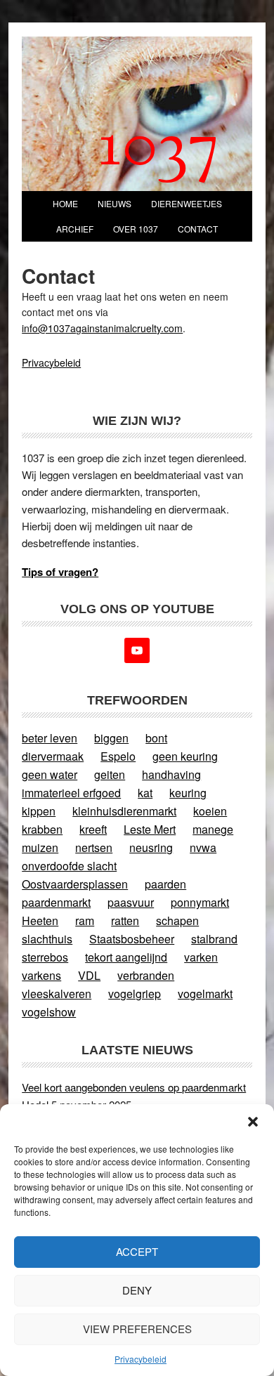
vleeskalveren (56, 993)
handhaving (171, 774)
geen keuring (185, 756)
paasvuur (130, 902)
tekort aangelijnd (126, 957)
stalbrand (214, 939)
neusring (151, 847)
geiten (109, 774)
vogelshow (49, 1012)
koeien (210, 811)
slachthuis (47, 939)
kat (145, 793)
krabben (42, 829)
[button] (253, 1122)
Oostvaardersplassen (75, 884)
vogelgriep (134, 993)
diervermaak (53, 756)
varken (201, 957)
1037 (159, 149)
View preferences (137, 1328)
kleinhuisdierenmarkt (124, 811)
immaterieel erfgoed (71, 793)
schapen (177, 920)
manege (213, 829)
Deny (137, 1290)
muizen (40, 847)
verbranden (145, 975)
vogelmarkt (205, 993)
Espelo (118, 756)
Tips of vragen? (60, 571)
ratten (125, 920)
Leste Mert (150, 829)
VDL (89, 975)
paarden (165, 884)
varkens (41, 975)
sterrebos (45, 957)
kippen (39, 811)
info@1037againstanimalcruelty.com (102, 328)
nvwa (203, 847)
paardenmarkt (56, 902)
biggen (111, 738)
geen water (49, 774)
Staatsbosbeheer (131, 939)
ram (84, 920)
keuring (188, 793)
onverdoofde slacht (69, 866)
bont (156, 738)
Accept (137, 1251)
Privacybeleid (141, 1359)
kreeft (93, 829)
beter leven (49, 738)
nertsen (93, 847)
